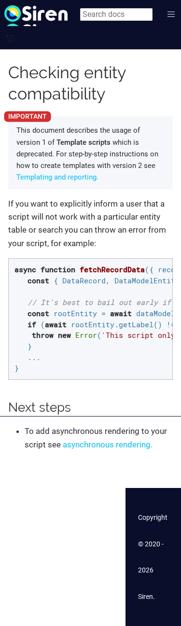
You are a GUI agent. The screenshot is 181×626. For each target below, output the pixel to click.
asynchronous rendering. (108, 444)
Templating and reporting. (57, 177)
